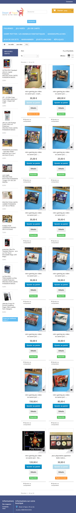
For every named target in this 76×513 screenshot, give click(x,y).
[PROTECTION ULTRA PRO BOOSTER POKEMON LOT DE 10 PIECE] (7, 168)
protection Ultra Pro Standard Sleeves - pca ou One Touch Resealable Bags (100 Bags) (10, 253)
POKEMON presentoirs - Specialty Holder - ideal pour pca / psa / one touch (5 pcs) (10, 152)
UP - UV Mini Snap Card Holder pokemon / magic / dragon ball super (9, 100)
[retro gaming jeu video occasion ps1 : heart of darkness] (61, 137)
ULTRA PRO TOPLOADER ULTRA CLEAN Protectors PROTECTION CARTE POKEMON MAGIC (10, 280)
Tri (22, 56)
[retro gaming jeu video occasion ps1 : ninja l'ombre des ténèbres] (33, 198)
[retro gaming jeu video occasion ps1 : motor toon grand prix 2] (33, 137)
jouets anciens (43, 39)
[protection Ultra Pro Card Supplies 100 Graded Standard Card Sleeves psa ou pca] (7, 242)
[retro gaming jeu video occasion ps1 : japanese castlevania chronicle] (61, 380)
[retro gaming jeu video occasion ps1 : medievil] (61, 198)
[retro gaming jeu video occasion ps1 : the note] (33, 440)
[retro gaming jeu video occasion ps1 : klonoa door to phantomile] (33, 380)
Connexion (69, 1)
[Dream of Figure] (13, 12)
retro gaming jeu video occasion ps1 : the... (33, 457)
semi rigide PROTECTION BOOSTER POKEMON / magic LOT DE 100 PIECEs (10, 178)
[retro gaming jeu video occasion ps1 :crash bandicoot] (33, 76)
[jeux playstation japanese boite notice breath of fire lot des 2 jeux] (61, 440)
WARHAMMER (27, 39)
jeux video (19, 44)
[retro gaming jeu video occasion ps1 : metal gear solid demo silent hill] (33, 319)
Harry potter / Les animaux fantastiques (24, 34)
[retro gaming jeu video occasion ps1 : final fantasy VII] (61, 319)
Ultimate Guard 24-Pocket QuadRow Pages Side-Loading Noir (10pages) (8, 306)
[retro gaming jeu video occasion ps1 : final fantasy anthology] (61, 258)
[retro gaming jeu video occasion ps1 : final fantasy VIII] (33, 258)
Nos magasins (6, 504)
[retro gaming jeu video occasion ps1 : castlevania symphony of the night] (61, 76)
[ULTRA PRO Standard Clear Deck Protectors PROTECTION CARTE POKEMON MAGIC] (7, 63)
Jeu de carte (34, 28)
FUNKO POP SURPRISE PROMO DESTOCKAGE (9, 227)
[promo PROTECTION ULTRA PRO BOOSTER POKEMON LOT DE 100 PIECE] (7, 195)
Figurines (8, 28)
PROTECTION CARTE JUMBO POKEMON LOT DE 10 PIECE (10, 204)
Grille (69, 57)
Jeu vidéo (20, 28)
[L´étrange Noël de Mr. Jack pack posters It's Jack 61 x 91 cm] (7, 297)
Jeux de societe (11, 39)
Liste (72, 57)
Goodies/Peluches (57, 34)
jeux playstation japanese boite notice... (61, 457)
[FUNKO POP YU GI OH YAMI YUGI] (7, 219)
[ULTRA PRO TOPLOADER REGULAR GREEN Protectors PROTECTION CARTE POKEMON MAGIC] (7, 269)
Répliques (59, 39)
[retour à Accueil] (4, 44)
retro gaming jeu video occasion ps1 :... (61, 93)
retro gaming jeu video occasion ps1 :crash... (33, 93)
